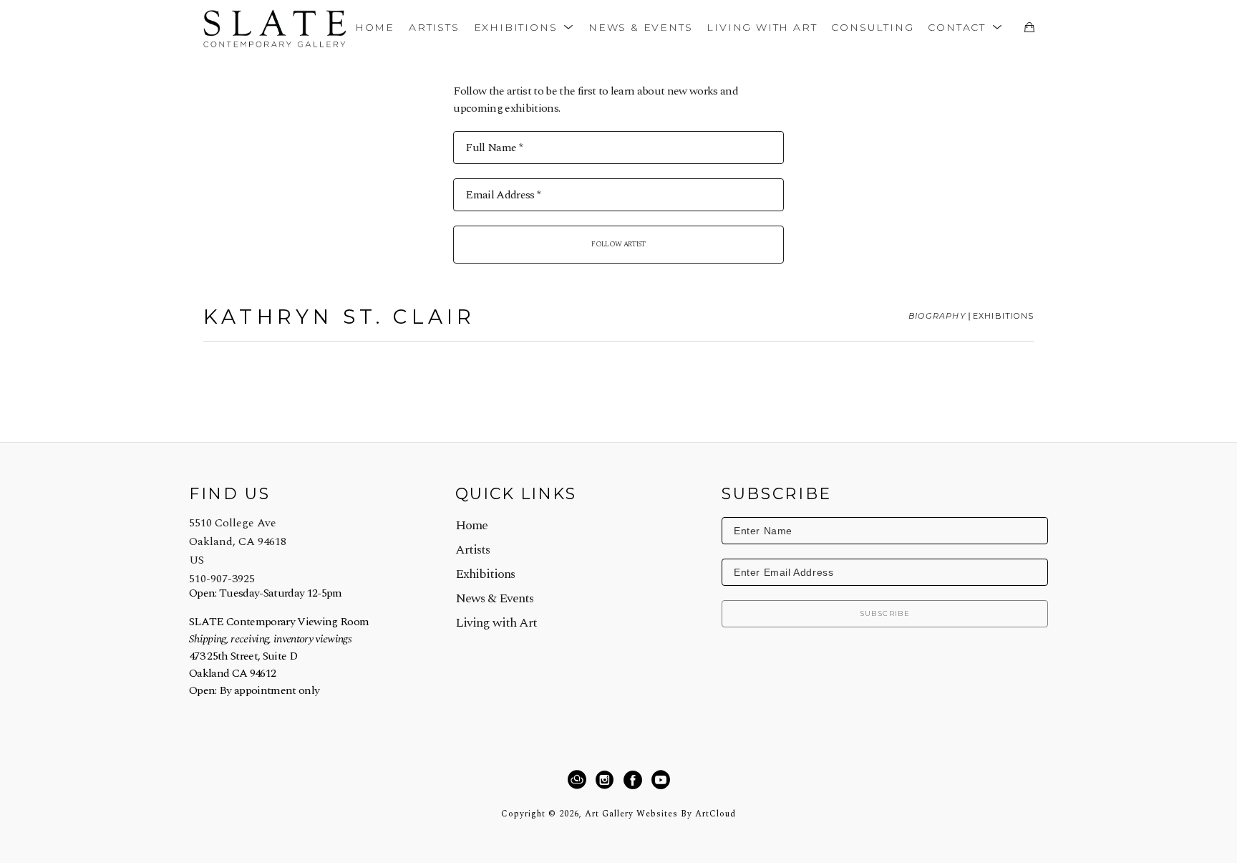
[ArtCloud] (579, 780)
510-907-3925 (222, 578)
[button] (524, 27)
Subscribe (885, 613)
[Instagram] (607, 780)
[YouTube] (660, 780)
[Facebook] (635, 780)
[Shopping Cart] (1029, 27)
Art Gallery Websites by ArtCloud (660, 814)
